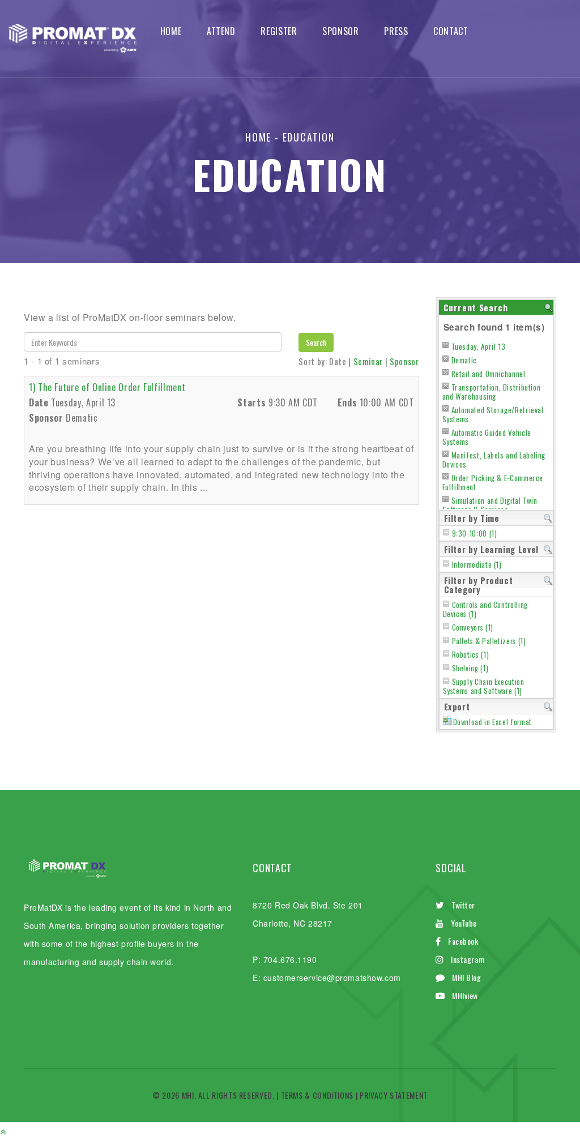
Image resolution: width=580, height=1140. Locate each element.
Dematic (464, 360)
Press (396, 31)
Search (316, 342)
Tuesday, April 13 (478, 346)
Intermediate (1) (477, 564)
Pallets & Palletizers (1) (489, 641)
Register (279, 31)
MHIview (465, 995)
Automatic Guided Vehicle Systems (486, 437)
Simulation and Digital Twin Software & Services (490, 505)
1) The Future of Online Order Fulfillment (107, 387)
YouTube (464, 923)
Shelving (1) (470, 668)
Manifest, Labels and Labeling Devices (494, 459)
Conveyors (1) (472, 627)
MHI (188, 1095)
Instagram (467, 959)
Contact (450, 31)
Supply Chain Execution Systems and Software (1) (483, 686)
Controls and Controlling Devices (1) (485, 609)
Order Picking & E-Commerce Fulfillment (493, 482)
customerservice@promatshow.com (332, 977)
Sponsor (340, 31)
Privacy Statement (394, 1095)
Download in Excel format (492, 722)
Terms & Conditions (317, 1095)
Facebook (463, 941)
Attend (221, 31)
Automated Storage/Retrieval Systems (493, 414)
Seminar (368, 361)
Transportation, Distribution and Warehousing (491, 392)
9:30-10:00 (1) (474, 533)
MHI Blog (466, 977)
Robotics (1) (470, 654)
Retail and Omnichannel (488, 373)
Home (171, 31)
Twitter (463, 905)
